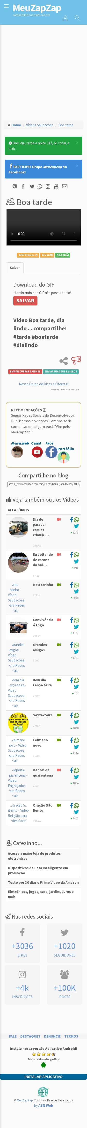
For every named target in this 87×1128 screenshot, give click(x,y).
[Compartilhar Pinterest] (15, 186)
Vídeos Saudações (39, 125)
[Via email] (64, 186)
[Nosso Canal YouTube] (56, 186)
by (43, 1105)
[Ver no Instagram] (49, 186)
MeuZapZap (25, 1100)
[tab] (15, 267)
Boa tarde (65, 125)
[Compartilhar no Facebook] (24, 186)
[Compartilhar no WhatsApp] (40, 186)
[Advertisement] (43, 70)
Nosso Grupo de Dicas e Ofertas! (43, 384)
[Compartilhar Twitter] (33, 186)
